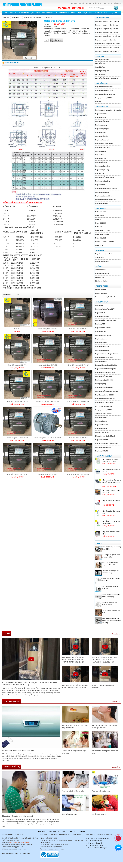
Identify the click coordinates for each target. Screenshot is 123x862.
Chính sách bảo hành (95, 841)
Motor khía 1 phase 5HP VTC (47, 365)
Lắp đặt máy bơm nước (100, 814)
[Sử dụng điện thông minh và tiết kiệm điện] (31, 747)
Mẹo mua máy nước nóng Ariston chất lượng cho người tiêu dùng (111, 621)
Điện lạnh (87, 13)
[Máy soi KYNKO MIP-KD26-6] (98, 505)
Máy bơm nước (62, 13)
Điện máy (98, 13)
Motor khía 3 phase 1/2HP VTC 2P (47, 401)
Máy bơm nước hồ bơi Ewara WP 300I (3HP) (104, 686)
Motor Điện (76, 13)
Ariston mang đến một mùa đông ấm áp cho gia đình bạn (104, 726)
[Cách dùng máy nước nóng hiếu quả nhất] (31, 813)
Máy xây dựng (48, 13)
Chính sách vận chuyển (95, 843)
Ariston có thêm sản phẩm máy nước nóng (105, 752)
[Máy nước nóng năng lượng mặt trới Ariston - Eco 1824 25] (98, 484)
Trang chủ (74, 3)
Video (104, 3)
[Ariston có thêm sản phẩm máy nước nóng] (105, 747)
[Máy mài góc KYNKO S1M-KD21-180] (98, 495)
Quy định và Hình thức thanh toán (98, 838)
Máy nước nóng (22, 13)
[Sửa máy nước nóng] (75, 811)
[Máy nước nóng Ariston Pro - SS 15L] (98, 474)
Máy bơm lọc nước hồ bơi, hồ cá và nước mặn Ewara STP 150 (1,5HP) (75, 686)
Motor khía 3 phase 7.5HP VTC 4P (78, 474)
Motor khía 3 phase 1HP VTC (78, 438)
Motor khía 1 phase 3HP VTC (17, 365)
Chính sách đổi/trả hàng (95, 845)
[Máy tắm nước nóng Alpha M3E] (98, 536)
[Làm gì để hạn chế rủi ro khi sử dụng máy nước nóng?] (75, 722)
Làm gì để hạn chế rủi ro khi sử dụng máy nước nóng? (75, 726)
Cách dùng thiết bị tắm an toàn (73, 791)
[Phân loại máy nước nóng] (105, 788)
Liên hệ (110, 3)
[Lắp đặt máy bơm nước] (105, 811)
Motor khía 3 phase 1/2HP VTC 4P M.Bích (47, 438)
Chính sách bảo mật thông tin (97, 848)
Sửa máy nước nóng (69, 814)
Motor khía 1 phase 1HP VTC (47, 329)
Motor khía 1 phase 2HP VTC (78, 329)
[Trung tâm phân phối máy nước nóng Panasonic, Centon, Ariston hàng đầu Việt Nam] (22, 8)
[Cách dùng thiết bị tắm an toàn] (75, 788)
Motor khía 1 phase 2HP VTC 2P (17, 401)
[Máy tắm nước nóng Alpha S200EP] (98, 515)
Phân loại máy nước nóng (101, 791)
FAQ (99, 3)
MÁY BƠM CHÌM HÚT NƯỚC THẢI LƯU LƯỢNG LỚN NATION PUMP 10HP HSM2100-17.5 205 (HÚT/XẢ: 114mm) (29, 684)
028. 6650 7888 (25, 842)
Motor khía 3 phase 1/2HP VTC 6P (17, 438)
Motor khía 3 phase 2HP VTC (47, 474)
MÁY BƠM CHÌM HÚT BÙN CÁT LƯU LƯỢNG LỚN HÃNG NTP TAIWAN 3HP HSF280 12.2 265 (73, 660)
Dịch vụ (88, 3)
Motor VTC (48, 17)
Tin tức (94, 3)
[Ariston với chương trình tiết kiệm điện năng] (75, 747)
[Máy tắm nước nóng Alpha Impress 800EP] (98, 526)
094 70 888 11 (14, 842)
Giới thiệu (81, 3)
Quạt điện (35, 13)
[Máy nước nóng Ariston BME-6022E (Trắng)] (98, 464)
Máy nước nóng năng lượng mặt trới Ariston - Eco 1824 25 (111, 482)
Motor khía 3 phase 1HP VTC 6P (17, 474)
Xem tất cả (116, 634)
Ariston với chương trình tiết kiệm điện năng (74, 752)
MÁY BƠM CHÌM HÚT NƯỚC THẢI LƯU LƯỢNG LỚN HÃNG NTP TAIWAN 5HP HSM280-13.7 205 (104, 660)
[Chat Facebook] (118, 847)
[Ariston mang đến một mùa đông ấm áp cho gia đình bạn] (105, 722)
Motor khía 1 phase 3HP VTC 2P (78, 365)
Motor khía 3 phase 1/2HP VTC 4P (78, 401)
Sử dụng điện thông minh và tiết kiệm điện (18, 750)
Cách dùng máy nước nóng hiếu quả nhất (17, 816)
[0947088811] (118, 838)
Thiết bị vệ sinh (110, 13)
